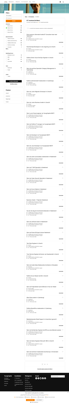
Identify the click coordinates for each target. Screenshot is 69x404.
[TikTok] (43, 378)
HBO (8, 59)
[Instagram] (39, 378)
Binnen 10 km (10, 25)
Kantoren (26, 380)
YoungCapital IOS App (19, 382)
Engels (9, 69)
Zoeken (13, 20)
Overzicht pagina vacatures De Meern (44, 368)
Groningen (6, 383)
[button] (34, 402)
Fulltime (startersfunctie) (12, 40)
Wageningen (8, 98)
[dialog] (34, 397)
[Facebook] (45, 378)
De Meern (37, 16)
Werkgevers (18, 1)
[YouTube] (41, 378)
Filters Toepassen (13, 81)
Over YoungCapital (24, 1)
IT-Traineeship (17, 378)
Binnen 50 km (10, 30)
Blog (30, 1)
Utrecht (7, 93)
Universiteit (10, 61)
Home (26, 16)
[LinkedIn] (36, 378)
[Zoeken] (63, 1)
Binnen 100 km (10, 32)
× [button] (67, 392)
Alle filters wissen (13, 83)
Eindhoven (6, 381)
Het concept (27, 378)
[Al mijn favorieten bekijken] (60, 1)
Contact (33, 1)
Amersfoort (8, 96)
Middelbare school (11, 55)
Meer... (7, 48)
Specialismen (27, 382)
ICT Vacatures (31, 16)
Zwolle (5, 385)
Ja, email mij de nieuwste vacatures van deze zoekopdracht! (41, 28)
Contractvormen (28, 384)
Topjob (9, 76)
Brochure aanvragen (28, 386)
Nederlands (10, 67)
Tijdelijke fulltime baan (12, 42)
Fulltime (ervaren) (11, 38)
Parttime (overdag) (11, 44)
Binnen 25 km (10, 27)
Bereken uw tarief (28, 390)
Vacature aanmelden (29, 388)
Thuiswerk (9, 47)
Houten (7, 101)
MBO (8, 57)
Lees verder (46, 395)
